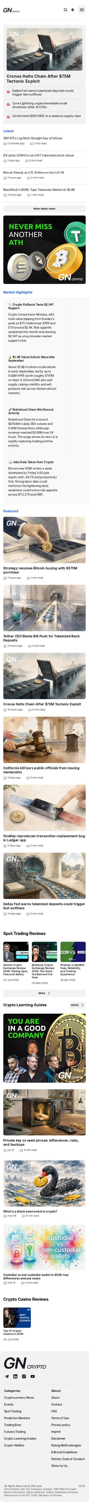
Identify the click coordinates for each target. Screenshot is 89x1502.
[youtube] (32, 1376)
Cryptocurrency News (19, 1397)
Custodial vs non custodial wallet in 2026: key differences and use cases (36, 1277)
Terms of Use (60, 1418)
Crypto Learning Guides (25, 1005)
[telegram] (6, 1376)
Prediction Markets (17, 1418)
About (55, 1397)
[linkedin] (15, 1376)
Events (9, 1404)
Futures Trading (14, 1431)
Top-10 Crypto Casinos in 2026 (13, 1332)
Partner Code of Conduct (68, 1459)
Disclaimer (58, 1438)
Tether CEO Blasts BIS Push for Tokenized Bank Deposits (41, 638)
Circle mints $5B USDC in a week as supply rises (46, 116)
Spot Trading (12, 1411)
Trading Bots (12, 1425)
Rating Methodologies (66, 1445)
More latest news (44, 208)
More (41, 993)
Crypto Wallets (14, 1445)
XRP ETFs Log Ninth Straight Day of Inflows (33, 138)
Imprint (56, 1431)
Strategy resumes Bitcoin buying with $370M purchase (40, 570)
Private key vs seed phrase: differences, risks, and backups (41, 1143)
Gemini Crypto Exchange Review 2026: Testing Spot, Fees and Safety (15, 970)
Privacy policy (61, 1425)
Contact (56, 1404)
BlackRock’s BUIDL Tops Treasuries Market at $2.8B (39, 189)
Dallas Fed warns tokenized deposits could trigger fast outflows (44, 906)
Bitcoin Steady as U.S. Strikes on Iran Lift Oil (33, 172)
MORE (75, 1005)
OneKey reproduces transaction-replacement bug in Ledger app (44, 838)
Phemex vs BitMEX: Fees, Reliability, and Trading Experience (72, 970)
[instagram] (24, 1376)
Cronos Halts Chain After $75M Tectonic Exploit (39, 78)
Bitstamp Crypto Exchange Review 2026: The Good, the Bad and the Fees (43, 971)
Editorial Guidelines (64, 1452)
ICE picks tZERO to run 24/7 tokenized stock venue (38, 155)
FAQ (54, 1411)
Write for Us (59, 1466)
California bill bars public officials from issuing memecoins (41, 770)
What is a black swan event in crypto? (30, 1211)
